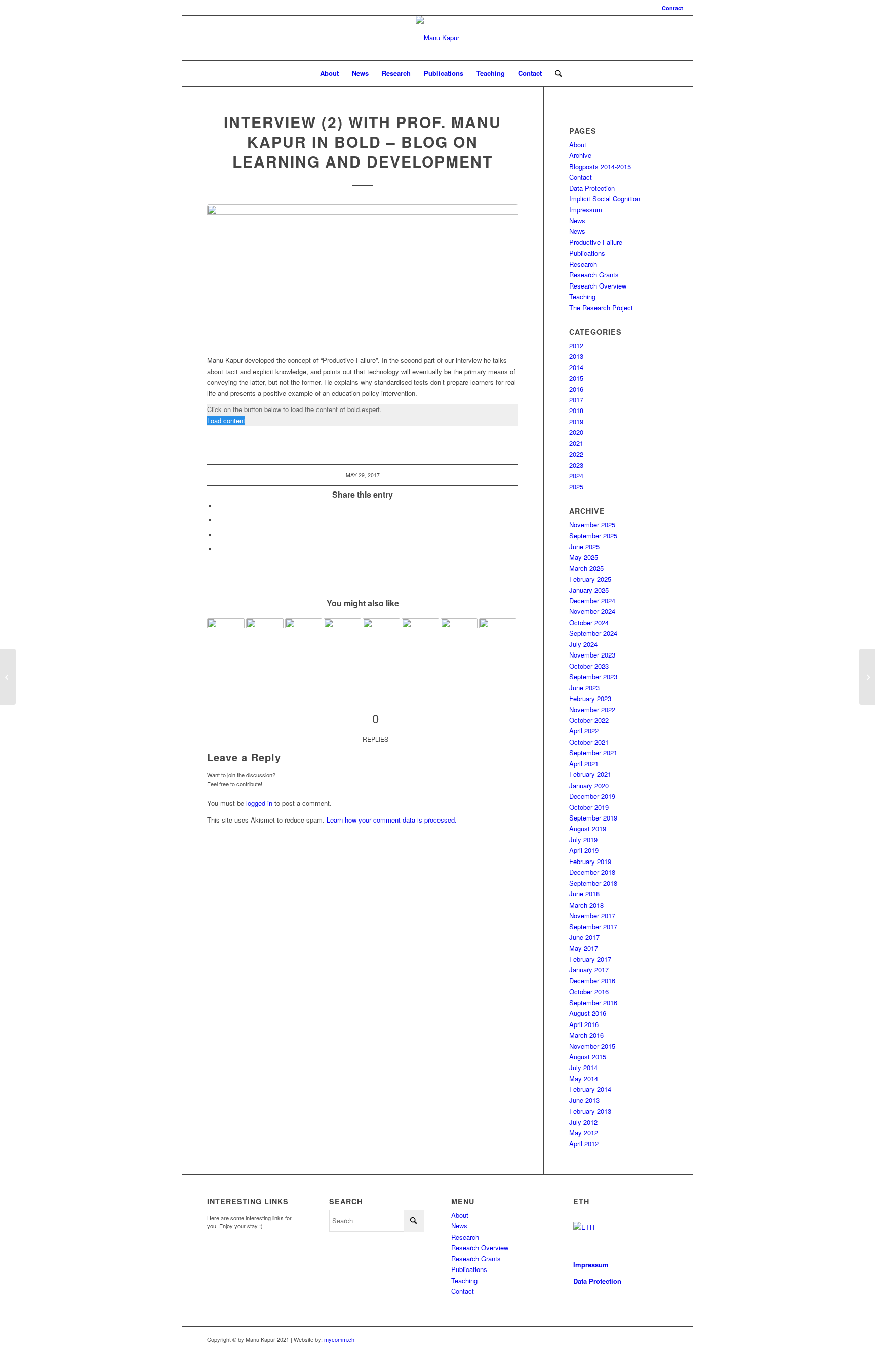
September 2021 (593, 752)
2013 (576, 356)
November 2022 (592, 709)
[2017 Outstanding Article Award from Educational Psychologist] (867, 677)
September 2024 (593, 633)
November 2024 (592, 611)
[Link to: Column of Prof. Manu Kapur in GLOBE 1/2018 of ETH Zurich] (381, 636)
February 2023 (590, 698)
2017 (576, 399)
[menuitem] (670, 8)
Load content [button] (226, 420)
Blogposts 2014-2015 (600, 166)
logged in (259, 803)
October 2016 (589, 991)
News (577, 220)
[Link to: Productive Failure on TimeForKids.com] (497, 630)
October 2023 (589, 666)
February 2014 (590, 1089)
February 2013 (590, 1111)
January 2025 (589, 590)
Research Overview (597, 286)
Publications (587, 253)
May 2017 (583, 948)
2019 (576, 421)
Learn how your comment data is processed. (392, 820)
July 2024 (583, 644)
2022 (576, 454)
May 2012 (583, 1132)
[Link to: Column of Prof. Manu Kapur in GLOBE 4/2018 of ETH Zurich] (265, 643)
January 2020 (589, 785)
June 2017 (584, 937)
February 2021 (590, 774)
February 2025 (590, 579)
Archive (580, 155)
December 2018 (592, 872)
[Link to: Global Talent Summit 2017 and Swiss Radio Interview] (304, 636)
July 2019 (583, 839)
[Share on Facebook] (219, 506)
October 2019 (589, 807)
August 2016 (587, 1013)
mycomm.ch (339, 1339)
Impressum (585, 209)
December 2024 (592, 600)
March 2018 (586, 905)
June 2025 (584, 546)
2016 (576, 389)
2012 (576, 345)
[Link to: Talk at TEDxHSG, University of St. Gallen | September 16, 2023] (226, 636)
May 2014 (583, 1078)
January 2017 (589, 969)
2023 (576, 465)
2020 (576, 432)
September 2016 (593, 1002)
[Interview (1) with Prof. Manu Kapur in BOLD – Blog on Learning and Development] (8, 677)
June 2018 (584, 893)
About (577, 144)
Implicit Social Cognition (604, 198)
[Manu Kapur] (437, 38)
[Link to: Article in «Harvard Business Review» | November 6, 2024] (459, 636)
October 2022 (589, 720)
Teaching (582, 296)
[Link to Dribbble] (660, 1339)
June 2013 (584, 1100)
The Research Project (601, 307)
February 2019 (590, 861)
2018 (576, 410)
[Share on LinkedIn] (219, 535)
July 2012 (583, 1122)
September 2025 (593, 535)
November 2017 (592, 915)
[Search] (555, 73)
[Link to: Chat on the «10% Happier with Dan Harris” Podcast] (342, 636)
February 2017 (590, 959)
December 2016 (592, 981)
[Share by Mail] (219, 549)
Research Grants (594, 274)
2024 (576, 475)
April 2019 (584, 850)
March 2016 (586, 1035)
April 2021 (584, 763)
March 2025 (586, 568)
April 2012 (584, 1144)
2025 (576, 486)
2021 (576, 443)
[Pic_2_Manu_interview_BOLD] (362, 263)
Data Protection (592, 188)
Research (583, 264)
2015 (576, 378)
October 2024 (589, 622)
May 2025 (583, 557)
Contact (672, 8)
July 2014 (583, 1067)
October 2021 (589, 742)
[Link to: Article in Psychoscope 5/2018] (420, 644)
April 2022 (584, 730)
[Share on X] (219, 520)
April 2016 (584, 1024)
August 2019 (587, 828)
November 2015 (592, 1046)
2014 (576, 367)
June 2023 (584, 687)
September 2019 (593, 818)
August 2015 (587, 1056)
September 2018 (593, 883)
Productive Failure (595, 242)
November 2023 (592, 655)
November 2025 (592, 524)
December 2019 (592, 796)
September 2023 (593, 676)
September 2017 (593, 926)
